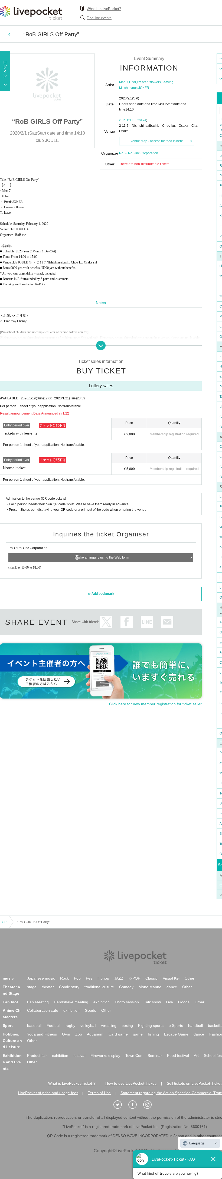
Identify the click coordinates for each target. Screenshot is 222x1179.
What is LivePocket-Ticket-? (72, 1083)
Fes (89, 978)
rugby (70, 1025)
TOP (3, 922)
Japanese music (41, 978)
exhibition (101, 1002)
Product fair (37, 1055)
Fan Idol (10, 1002)
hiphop (103, 978)
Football (53, 1025)
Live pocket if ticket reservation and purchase (31, 12)
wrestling (108, 1025)
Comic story (69, 987)
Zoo (78, 1034)
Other (189, 978)
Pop (77, 978)
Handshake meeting (71, 1002)
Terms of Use (99, 1093)
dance (171, 987)
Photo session (127, 1002)
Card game (118, 1034)
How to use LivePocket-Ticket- (131, 1083)
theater (48, 987)
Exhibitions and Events (12, 1062)
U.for (132, 82)
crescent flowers (149, 82)
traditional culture (99, 987)
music (8, 978)
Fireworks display (105, 1055)
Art (196, 1055)
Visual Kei (171, 978)
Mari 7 (123, 82)
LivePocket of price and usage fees (48, 1093)
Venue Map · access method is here (156, 141)
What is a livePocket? (104, 9)
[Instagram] (150, 1104)
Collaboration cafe (42, 1010)
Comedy (126, 987)
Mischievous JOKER (134, 88)
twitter (106, 622)
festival (79, 1055)
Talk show (152, 1002)
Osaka (141, 120)
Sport (8, 1025)
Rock (64, 978)
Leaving (168, 82)
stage (32, 987)
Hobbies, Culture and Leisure (12, 1040)
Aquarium (95, 1034)
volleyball (88, 1025)
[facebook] (135, 1104)
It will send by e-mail (167, 622)
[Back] (9, 34)
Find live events (99, 18)
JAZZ (118, 978)
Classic (151, 978)
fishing (153, 1034)
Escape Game (176, 1034)
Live (169, 1002)
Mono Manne (150, 987)
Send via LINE (147, 622)
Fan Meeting (38, 1002)
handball (195, 1025)
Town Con (133, 1055)
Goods (184, 1002)
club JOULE (128, 120)
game (138, 1034)
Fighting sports (151, 1025)
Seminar (155, 1055)
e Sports (176, 1025)
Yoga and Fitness (42, 1034)
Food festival (178, 1055)
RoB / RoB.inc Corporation (138, 153)
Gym (66, 1034)
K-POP (134, 978)
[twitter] (120, 1104)
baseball (34, 1025)
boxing (127, 1025)
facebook (126, 622)
